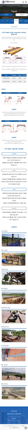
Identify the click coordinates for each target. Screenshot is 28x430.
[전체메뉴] (23, 2)
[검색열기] (26, 2)
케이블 (12, 20)
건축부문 (6, 14)
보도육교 (7, 20)
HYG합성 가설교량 (14, 26)
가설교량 (16, 20)
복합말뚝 (21, 20)
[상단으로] (25, 427)
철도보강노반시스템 (26, 21)
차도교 (2, 20)
